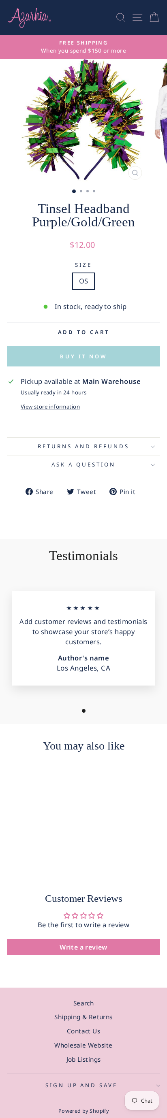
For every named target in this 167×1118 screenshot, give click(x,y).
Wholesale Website (83, 1045)
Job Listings (83, 1059)
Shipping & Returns (83, 1017)
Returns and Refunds (83, 446)
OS (83, 280)
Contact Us (83, 1031)
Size (83, 264)
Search (83, 1003)
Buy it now (83, 356)
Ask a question (83, 464)
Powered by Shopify (83, 1110)
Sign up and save (81, 1085)
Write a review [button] (83, 947)
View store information (50, 406)
